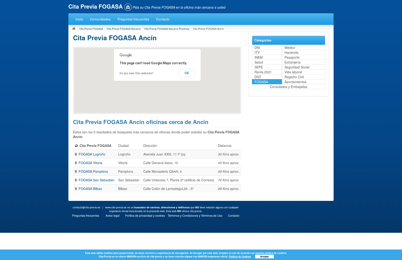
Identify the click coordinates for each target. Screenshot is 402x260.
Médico (290, 47)
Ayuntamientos (295, 81)
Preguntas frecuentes (133, 19)
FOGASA (261, 81)
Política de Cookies (240, 256)
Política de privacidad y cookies (145, 215)
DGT (258, 76)
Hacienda (291, 52)
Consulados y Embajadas (288, 86)
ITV (257, 52)
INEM (259, 57)
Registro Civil (294, 76)
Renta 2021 (263, 72)
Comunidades (100, 19)
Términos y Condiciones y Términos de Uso (195, 215)
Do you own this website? (136, 73)
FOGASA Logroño (92, 154)
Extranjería (293, 62)
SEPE (259, 67)
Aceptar (264, 256)
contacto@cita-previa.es (86, 207)
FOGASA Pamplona (93, 171)
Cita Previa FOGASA (91, 28)
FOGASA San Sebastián (96, 180)
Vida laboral (293, 72)
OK (186, 73)
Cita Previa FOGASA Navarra (124, 28)
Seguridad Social (297, 67)
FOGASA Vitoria (90, 162)
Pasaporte (292, 57)
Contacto (162, 19)
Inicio (79, 19)
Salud (259, 62)
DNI (257, 47)
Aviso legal (113, 215)
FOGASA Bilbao (90, 188)
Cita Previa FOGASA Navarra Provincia (166, 28)
